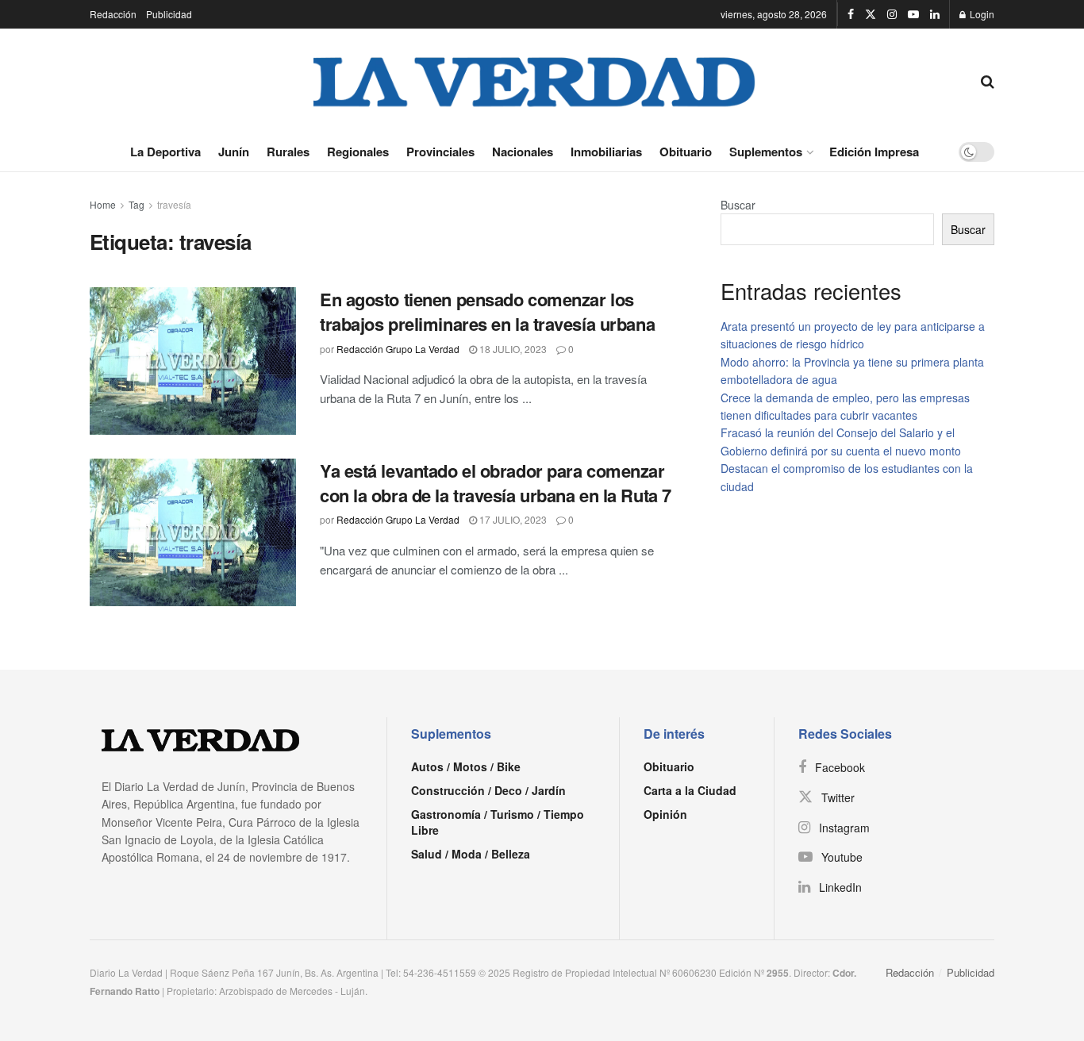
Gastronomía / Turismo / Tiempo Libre (497, 822)
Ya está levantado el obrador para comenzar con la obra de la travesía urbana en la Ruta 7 (495, 483)
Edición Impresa (874, 151)
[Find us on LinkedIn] (935, 14)
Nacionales (522, 151)
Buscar (738, 205)
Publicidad (169, 14)
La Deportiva (165, 151)
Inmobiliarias (606, 151)
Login (980, 14)
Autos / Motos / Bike (466, 766)
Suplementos (765, 151)
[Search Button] (987, 80)
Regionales (358, 151)
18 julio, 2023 (512, 348)
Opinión (665, 814)
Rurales (288, 151)
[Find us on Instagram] (892, 14)
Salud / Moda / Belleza (470, 854)
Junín (233, 151)
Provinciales (440, 151)
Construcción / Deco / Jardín (488, 790)
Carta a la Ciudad (690, 790)
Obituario (685, 151)
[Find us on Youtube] (913, 14)
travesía (174, 204)
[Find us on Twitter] (870, 14)
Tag (136, 204)
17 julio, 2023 (512, 519)
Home (103, 204)
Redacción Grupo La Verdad (397, 348)
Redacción (113, 14)
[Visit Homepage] (534, 80)
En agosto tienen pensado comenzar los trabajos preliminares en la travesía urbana (487, 311)
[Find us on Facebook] (851, 14)
